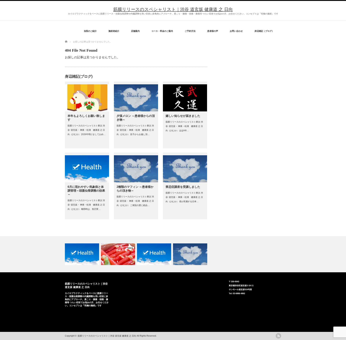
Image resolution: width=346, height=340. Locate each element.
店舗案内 (135, 31)
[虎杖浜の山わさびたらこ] (118, 254)
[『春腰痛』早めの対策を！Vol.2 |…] (154, 254)
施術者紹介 (113, 31)
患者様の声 (212, 31)
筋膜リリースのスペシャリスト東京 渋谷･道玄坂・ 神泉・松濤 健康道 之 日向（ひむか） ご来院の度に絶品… (135, 201)
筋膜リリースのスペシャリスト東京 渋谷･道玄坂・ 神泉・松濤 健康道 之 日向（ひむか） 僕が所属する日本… (184, 197)
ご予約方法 (190, 31)
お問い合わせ (236, 31)
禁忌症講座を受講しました (183, 186)
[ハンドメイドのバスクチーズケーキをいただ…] (190, 254)
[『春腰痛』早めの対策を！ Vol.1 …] (82, 254)
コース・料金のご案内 (162, 31)
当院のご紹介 (90, 31)
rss (278, 336)
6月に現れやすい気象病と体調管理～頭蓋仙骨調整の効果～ (86, 190)
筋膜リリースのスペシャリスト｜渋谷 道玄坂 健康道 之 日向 (173, 9)
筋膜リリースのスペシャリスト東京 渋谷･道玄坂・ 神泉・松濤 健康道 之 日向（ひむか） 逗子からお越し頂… (135, 130)
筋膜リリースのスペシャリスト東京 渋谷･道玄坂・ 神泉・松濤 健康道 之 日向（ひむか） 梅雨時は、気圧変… (86, 204)
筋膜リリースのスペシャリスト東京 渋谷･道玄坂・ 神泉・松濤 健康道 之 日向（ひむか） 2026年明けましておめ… (87, 130)
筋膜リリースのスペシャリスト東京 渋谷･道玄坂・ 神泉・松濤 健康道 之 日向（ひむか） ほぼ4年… (184, 126)
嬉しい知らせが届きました (183, 115)
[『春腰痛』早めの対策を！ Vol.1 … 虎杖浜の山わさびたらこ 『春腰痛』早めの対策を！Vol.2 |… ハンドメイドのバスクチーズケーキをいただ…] (173, 254)
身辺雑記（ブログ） (264, 31)
